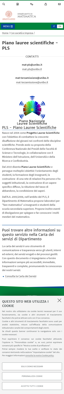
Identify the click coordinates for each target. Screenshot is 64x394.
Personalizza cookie (32, 376)
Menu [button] (6, 26)
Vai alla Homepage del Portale (8, 15)
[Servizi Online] (32, 4)
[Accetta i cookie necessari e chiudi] (59, 300)
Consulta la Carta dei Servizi (20, 276)
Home (5, 33)
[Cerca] (4, 4)
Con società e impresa (21, 33)
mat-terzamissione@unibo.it (32, 82)
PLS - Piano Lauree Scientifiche (29, 127)
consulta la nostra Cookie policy (39, 355)
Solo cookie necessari (32, 366)
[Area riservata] (46, 4)
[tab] (54, 26)
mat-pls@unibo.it (32, 69)
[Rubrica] (18, 4)
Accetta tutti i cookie (32, 386)
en (60, 26)
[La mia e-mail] (59, 4)
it (54, 26)
